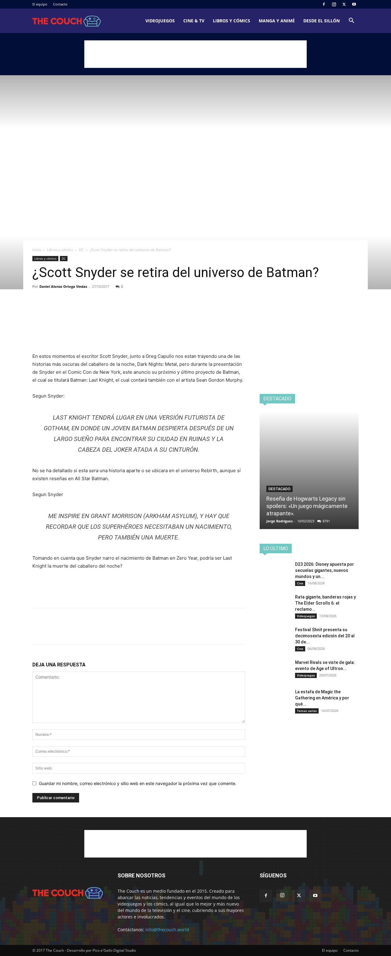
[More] (95, 310)
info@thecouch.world (167, 929)
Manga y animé (277, 21)
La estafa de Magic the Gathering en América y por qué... (322, 697)
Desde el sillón (321, 21)
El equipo (39, 4)
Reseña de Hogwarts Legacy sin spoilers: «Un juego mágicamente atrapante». (307, 506)
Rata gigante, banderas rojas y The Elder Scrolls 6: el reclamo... (325, 603)
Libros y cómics (231, 21)
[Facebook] (323, 4)
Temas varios (307, 711)
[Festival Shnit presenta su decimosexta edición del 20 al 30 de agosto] (275, 637)
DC (81, 249)
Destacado (280, 489)
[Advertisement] (195, 54)
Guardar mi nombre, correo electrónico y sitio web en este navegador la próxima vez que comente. (137, 783)
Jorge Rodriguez (279, 521)
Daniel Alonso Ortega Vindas (63, 286)
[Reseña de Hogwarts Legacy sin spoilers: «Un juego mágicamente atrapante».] (309, 470)
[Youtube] (354, 4)
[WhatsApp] (81, 310)
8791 (326, 521)
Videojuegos (160, 21)
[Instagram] (333, 4)
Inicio (36, 249)
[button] (351, 21)
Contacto (60, 4)
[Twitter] (344, 4)
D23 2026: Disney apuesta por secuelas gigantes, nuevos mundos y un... (324, 570)
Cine (300, 583)
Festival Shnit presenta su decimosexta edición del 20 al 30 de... (325, 635)
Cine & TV (193, 21)
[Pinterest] (66, 310)
